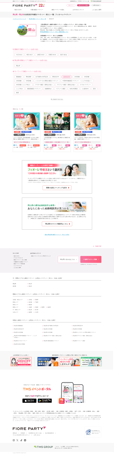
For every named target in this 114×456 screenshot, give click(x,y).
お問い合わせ (96, 5)
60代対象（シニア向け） (23, 84)
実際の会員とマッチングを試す (56, 188)
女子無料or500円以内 (42, 76)
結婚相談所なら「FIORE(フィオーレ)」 (79, 1)
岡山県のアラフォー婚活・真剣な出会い (83, 335)
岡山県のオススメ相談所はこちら (56, 224)
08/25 (30, 54)
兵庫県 (42, 307)
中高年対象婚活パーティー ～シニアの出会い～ (77, 80)
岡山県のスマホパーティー (20, 340)
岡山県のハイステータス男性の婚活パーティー (84, 332)
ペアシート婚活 (60, 88)
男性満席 (28, 76)
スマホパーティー (85, 84)
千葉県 (36, 302)
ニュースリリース (18, 265)
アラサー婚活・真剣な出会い (44, 84)
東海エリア (15, 304)
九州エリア (15, 312)
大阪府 (30, 307)
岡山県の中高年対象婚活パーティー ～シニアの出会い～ (25, 336)
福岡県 (30, 312)
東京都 (30, 302)
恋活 (94, 88)
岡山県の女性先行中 (19, 329)
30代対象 (86, 76)
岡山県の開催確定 (18, 325)
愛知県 (30, 304)
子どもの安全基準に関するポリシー (21, 435)
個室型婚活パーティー (34, 88)
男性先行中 (55, 76)
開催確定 (19, 76)
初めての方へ (18, 9)
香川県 (36, 309)
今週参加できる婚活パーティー (21, 261)
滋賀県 (49, 307)
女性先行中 (66, 76)
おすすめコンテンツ (78, 9)
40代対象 (19, 80)
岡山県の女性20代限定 (19, 344)
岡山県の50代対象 (48, 332)
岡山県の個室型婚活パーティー (51, 340)
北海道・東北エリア (18, 299)
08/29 (40, 54)
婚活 (17, 92)
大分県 (36, 312)
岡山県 (30, 309)
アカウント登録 (83, 5)
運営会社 (15, 433)
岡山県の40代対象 (18, 332)
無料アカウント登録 (90, 259)
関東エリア (15, 302)
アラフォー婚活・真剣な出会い (66, 84)
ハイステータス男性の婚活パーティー (47, 80)
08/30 (52, 54)
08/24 (19, 54)
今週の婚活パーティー (37, 9)
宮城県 (36, 299)
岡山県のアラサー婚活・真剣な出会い (53, 335)
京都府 (36, 307)
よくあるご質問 (96, 9)
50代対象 (28, 80)
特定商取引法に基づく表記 (35, 433)
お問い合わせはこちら (67, 259)
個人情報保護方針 (49, 433)
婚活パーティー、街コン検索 (20, 259)
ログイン (71, 5)
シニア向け (19, 88)
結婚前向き (48, 88)
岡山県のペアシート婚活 (79, 340)
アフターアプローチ (18, 257)
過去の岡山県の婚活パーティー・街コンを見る (57, 234)
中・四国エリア (16, 309)
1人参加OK (85, 88)
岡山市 (18, 65)
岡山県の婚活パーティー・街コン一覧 (37, 18)
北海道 (30, 299)
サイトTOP (16, 253)
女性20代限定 (74, 88)
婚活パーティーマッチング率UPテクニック (41, 256)
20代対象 (77, 76)
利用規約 (23, 433)
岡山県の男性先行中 (78, 325)
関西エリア (15, 307)
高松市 (30, 286)
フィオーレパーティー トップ (19, 18)
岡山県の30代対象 (77, 329)
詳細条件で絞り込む (58, 99)
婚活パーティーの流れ (58, 9)
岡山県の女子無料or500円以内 (51, 325)
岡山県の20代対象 (48, 329)
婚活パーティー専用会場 (19, 263)
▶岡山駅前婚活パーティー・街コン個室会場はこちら (54, 31)
